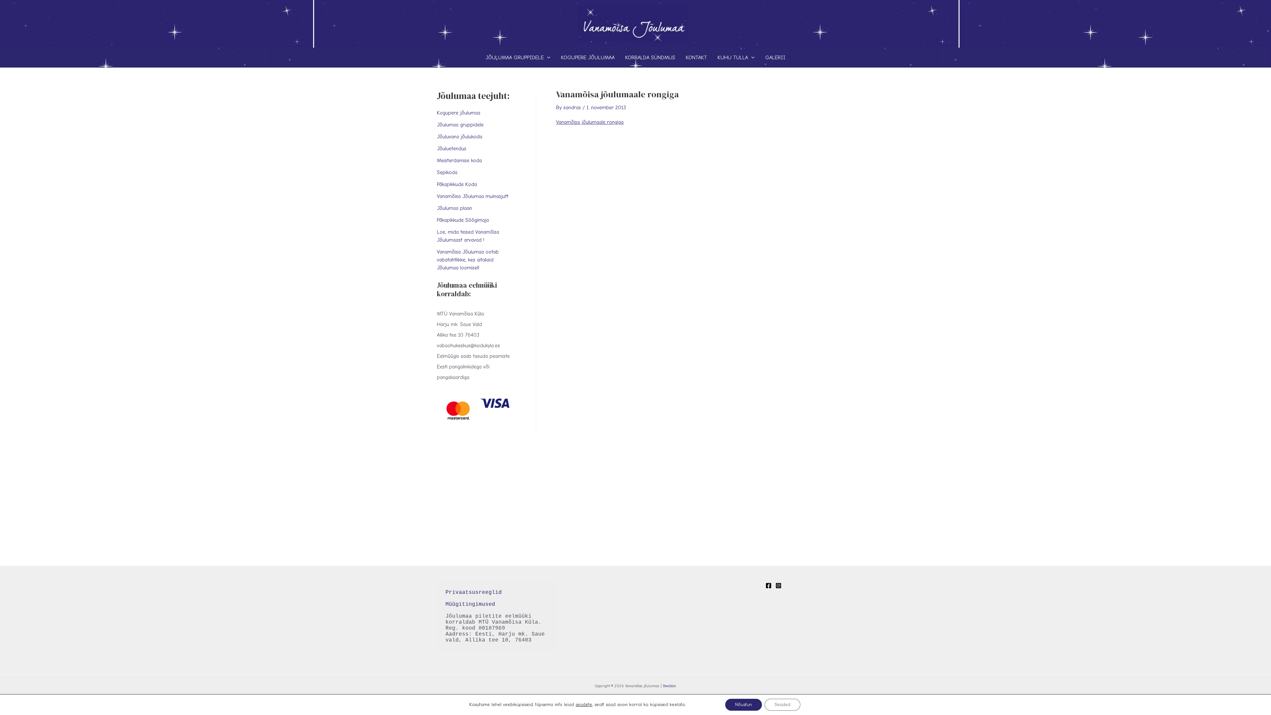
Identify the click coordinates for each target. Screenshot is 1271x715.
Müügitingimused (470, 604)
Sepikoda (447, 172)
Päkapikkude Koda (457, 184)
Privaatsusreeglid (475, 593)
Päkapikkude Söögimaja (463, 220)
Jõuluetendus (451, 149)
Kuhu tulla (733, 58)
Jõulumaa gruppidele (515, 58)
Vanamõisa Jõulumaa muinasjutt (472, 196)
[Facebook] (769, 586)
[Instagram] (778, 586)
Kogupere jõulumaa (588, 58)
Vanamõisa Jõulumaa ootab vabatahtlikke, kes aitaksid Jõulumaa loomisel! (468, 260)
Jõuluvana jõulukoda (459, 137)
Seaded (782, 704)
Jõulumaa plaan (454, 208)
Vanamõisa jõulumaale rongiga (590, 122)
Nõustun (743, 704)
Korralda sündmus (650, 58)
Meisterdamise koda (459, 161)
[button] (547, 58)
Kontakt (696, 58)
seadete (584, 704)
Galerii (775, 58)
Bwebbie (669, 686)
